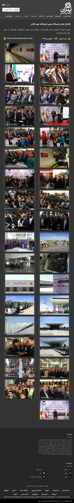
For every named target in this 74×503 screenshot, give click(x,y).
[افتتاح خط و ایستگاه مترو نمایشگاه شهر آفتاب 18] (54, 221)
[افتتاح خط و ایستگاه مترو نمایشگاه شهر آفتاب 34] (54, 389)
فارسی (7, 5)
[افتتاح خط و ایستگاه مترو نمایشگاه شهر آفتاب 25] (20, 284)
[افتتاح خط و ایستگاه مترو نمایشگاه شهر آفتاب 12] (54, 158)
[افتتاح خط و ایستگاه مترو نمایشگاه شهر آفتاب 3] (54, 53)
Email (35, 477)
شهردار (47, 490)
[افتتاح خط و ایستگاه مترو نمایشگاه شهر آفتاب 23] (20, 263)
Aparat (65, 473)
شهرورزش (34, 494)
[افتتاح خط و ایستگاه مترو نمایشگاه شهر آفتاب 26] (54, 305)
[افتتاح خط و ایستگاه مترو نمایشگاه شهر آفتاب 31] (20, 347)
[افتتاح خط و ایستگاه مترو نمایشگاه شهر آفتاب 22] (54, 263)
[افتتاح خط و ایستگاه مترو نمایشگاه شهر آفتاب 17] (20, 200)
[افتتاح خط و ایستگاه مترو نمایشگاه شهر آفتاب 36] (54, 410)
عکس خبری (24, 494)
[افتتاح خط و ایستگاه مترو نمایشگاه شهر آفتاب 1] (20, 53)
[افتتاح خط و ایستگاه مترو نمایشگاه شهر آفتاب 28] (54, 326)
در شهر (14, 490)
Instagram (38, 470)
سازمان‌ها (55, 490)
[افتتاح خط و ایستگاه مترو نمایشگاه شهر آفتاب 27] (20, 305)
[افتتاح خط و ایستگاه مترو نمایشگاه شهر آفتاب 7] (20, 95)
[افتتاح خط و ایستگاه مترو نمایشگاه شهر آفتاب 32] (54, 368)
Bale (40, 473)
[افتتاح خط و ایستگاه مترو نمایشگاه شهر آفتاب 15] (20, 179)
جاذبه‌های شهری (36, 490)
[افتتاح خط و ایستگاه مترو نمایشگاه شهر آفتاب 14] (54, 179)
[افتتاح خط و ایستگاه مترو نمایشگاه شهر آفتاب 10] (54, 137)
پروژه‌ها (54, 494)
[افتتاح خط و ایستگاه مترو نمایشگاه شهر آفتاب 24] (54, 284)
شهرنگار (6, 490)
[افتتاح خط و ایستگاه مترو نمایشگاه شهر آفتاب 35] (20, 389)
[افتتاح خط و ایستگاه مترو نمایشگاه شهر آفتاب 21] (20, 242)
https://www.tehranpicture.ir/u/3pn (20, 38)
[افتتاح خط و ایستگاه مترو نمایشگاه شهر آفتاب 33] (20, 368)
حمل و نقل (45, 494)
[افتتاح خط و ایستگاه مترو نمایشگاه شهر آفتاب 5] (20, 74)
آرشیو (15, 494)
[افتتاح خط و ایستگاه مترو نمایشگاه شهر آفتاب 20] (54, 242)
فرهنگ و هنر (23, 490)
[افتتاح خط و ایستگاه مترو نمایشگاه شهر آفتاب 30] (54, 347)
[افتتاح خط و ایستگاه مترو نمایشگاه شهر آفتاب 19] (20, 221)
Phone (66, 477)
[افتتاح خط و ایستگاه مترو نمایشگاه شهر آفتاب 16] (54, 200)
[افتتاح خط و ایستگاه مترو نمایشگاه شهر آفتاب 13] (20, 158)
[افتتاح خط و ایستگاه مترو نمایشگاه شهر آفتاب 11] (20, 137)
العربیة (18, 7)
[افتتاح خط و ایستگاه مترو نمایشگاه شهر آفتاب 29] (20, 326)
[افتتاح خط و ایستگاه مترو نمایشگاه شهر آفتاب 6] (54, 95)
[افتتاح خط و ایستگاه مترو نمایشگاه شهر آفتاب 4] (54, 74)
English (13, 7)
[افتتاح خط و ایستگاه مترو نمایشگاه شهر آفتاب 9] (20, 116)
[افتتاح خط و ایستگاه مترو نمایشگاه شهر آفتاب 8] (54, 116)
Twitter (65, 470)
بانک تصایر (65, 490)
